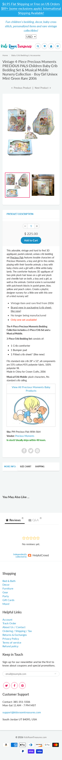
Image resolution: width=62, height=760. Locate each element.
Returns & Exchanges (14, 634)
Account (7, 619)
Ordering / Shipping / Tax (17, 630)
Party (5, 596)
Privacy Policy (10, 638)
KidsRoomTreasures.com (35, 737)
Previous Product (22, 87)
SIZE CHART (25, 466)
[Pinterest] (22, 685)
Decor (6, 584)
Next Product (42, 87)
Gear (5, 592)
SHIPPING (39, 466)
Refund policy (10, 646)
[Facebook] (14, 685)
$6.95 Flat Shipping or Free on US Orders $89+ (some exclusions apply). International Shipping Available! (31, 8)
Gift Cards (8, 600)
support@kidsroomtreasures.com (21, 712)
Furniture (7, 588)
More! (5, 603)
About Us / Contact (13, 627)
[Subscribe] (55, 673)
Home (5, 55)
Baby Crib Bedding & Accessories (25, 55)
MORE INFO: (10, 466)
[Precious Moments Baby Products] (31, 409)
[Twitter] (6, 685)
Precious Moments (24, 435)
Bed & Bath (9, 580)
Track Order (9, 623)
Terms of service (11, 642)
